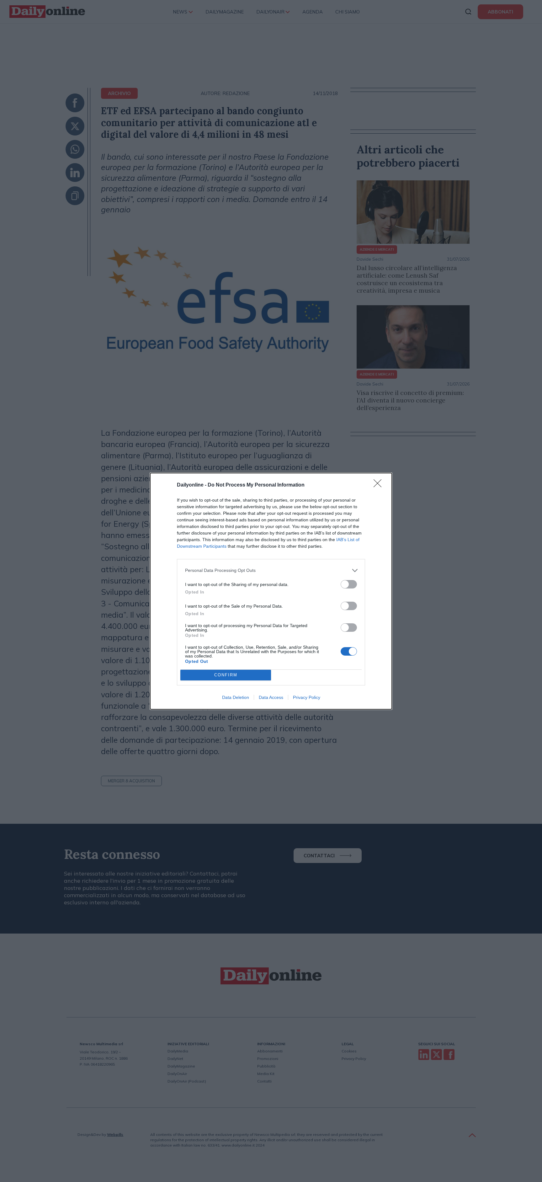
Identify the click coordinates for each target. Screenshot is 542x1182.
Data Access (271, 697)
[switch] (349, 584)
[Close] (379, 485)
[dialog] (271, 591)
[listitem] (271, 570)
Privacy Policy (306, 697)
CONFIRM (225, 675)
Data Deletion (235, 697)
